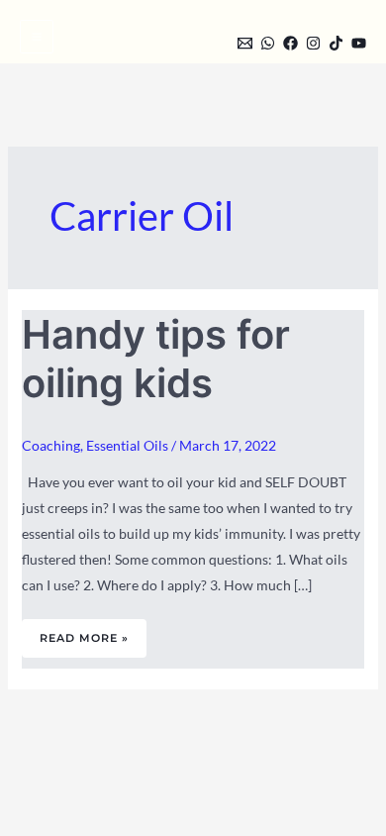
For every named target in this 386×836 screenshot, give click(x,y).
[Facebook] (290, 43)
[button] (211, 41)
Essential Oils (127, 445)
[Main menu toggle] (36, 36)
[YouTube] (358, 43)
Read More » (84, 632)
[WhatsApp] (267, 43)
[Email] (245, 43)
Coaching (51, 445)
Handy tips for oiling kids (156, 358)
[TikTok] (336, 43)
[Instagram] (313, 43)
